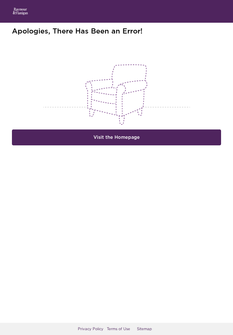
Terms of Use (118, 329)
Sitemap (144, 329)
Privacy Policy (90, 329)
